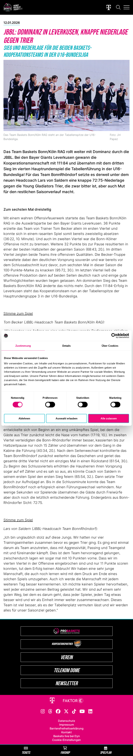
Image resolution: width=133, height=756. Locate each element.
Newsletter (66, 683)
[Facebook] (58, 711)
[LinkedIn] (90, 711)
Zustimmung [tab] (23, 345)
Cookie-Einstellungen (66, 740)
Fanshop (65, 752)
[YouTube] (82, 711)
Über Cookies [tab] (110, 345)
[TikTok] (74, 711)
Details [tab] (66, 345)
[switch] (50, 404)
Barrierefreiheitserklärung (66, 728)
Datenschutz (66, 721)
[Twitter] (66, 711)
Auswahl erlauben (66, 418)
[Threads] (50, 711)
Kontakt (66, 732)
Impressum (66, 724)
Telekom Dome (66, 670)
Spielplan (105, 752)
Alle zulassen (109, 418)
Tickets (26, 752)
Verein (67, 657)
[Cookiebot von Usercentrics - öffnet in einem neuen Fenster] (114, 335)
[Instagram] (43, 711)
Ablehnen (24, 418)
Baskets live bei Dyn (66, 736)
